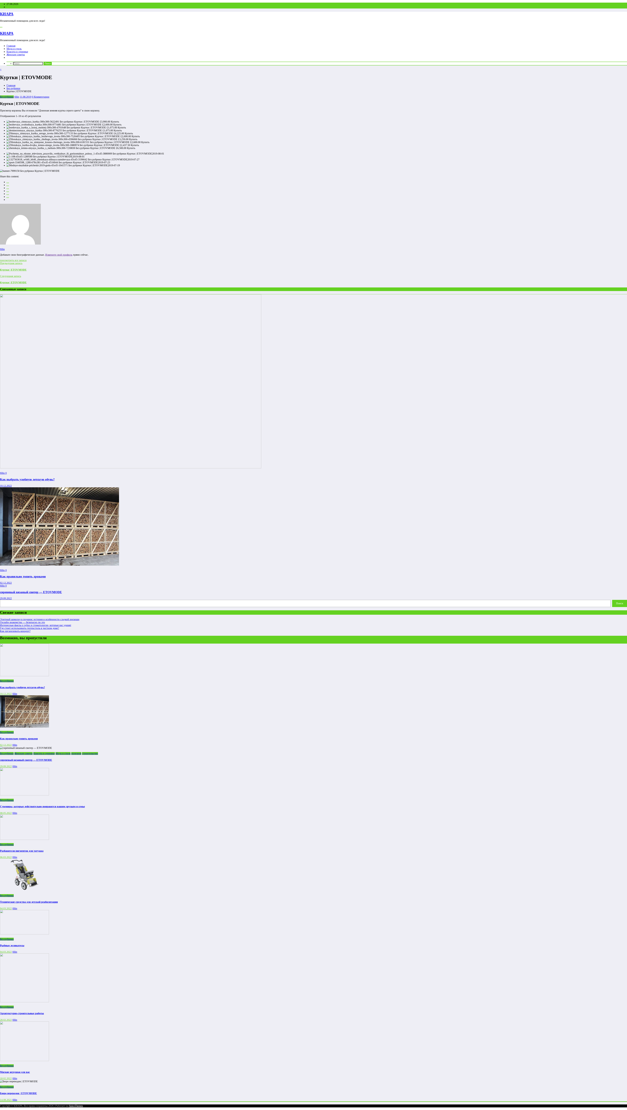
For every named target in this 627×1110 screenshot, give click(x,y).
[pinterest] (8, 194)
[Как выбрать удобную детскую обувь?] (130, 467)
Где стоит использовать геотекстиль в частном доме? (29, 628)
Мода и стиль (14, 48)
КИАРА (6, 14)
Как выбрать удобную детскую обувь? (27, 479)
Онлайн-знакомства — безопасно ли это (22, 622)
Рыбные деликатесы (12, 945)
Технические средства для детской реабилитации (29, 902)
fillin (16, 96)
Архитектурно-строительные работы (22, 1013)
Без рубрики (7, 96)
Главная (11, 45)
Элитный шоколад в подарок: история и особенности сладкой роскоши (39, 619)
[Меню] (1, 27)
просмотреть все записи (13, 260)
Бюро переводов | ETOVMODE (18, 1093)
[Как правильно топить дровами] (59, 564)
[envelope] (8, 191)
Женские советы (16, 54)
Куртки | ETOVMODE (13, 269)
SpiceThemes (76, 1105)
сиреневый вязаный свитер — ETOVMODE (31, 592)
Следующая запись (10, 276)
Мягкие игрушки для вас (15, 1072)
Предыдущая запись (11, 263)
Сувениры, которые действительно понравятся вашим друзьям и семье (42, 806)
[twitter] (8, 185)
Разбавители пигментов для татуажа (21, 850)
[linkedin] (8, 188)
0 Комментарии (40, 96)
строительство (90, 753)
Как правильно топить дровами (23, 576)
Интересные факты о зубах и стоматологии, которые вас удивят (35, 625)
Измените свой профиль (58, 254)
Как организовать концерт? (15, 631)
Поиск (619, 603)
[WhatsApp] (8, 197)
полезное (76, 753)
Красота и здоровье (17, 51)
